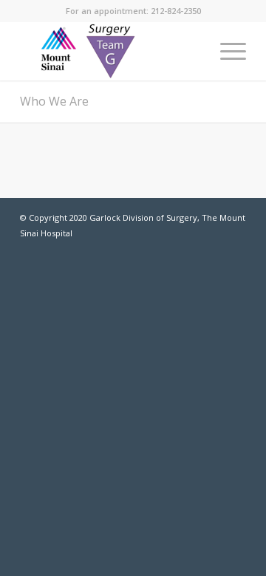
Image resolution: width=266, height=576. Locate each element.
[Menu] (225, 50)
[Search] (191, 50)
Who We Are (54, 101)
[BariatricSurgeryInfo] (110, 50)
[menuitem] (191, 50)
